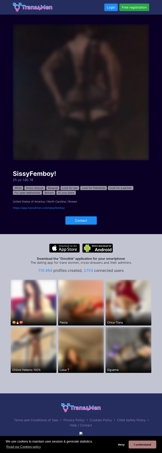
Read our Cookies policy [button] (23, 446)
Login (111, 7)
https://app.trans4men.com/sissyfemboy (39, 207)
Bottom (49, 192)
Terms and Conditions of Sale (36, 420)
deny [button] (121, 444)
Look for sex (69, 188)
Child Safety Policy (131, 420)
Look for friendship (93, 188)
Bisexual (53, 188)
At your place (66, 192)
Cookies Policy (101, 420)
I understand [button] (142, 444)
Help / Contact (81, 425)
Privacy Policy (74, 420)
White (18, 188)
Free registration (134, 7)
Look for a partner (121, 188)
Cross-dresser (34, 188)
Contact (81, 220)
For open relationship (27, 192)
